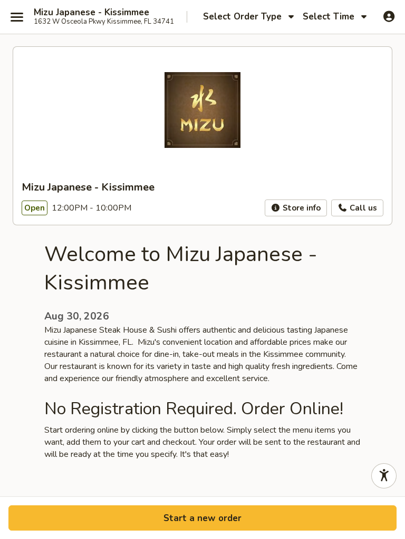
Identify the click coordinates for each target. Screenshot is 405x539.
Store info (301, 208)
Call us (362, 208)
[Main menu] (17, 17)
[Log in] (389, 16)
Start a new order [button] (202, 518)
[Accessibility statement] (384, 475)
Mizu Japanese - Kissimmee (91, 12)
